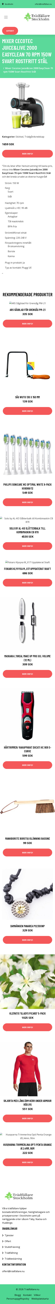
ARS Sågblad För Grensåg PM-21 (27, 309)
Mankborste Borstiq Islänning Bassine (27, 838)
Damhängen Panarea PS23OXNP (27, 926)
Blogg (18, 1295)
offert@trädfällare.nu (43, 4)
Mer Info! (27, 153)
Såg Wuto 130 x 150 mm (27, 397)
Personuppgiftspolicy (17, 1298)
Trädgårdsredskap (34, 136)
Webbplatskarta (40, 1298)
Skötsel (19, 136)
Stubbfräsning (12, 1247)
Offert (10, 30)
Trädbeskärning (13, 1258)
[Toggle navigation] (6, 17)
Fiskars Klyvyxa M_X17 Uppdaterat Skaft (27, 568)
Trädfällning (11, 1252)
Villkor (37, 1295)
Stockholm (9, 4)
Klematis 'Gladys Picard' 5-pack (27, 1013)
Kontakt (27, 1295)
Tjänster (9, 1235)
